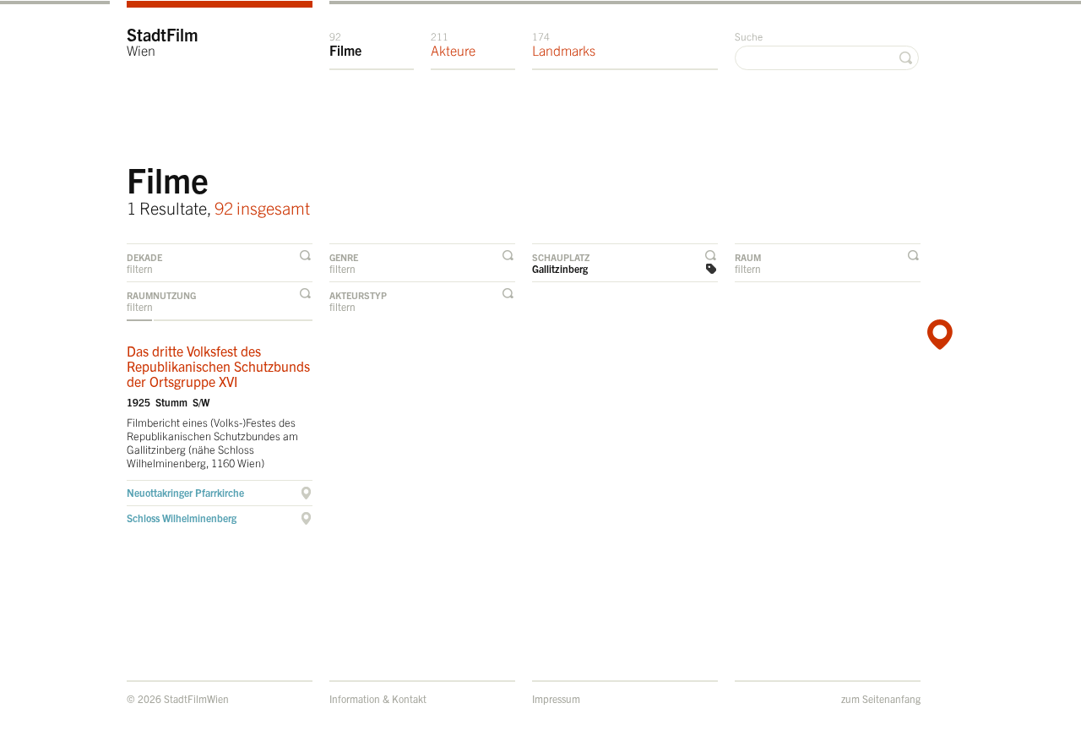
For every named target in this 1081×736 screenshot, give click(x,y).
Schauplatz (560, 257)
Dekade (144, 257)
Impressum (556, 698)
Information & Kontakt (377, 698)
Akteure (453, 44)
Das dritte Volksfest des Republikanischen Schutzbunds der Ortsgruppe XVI (218, 366)
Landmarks (563, 44)
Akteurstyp (358, 295)
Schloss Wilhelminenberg (181, 517)
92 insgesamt (262, 207)
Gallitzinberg (560, 268)
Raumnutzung (161, 295)
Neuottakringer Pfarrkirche (185, 492)
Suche (749, 36)
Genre (343, 257)
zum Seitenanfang (881, 698)
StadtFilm (162, 41)
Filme (345, 44)
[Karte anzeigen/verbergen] (937, 334)
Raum (748, 257)
